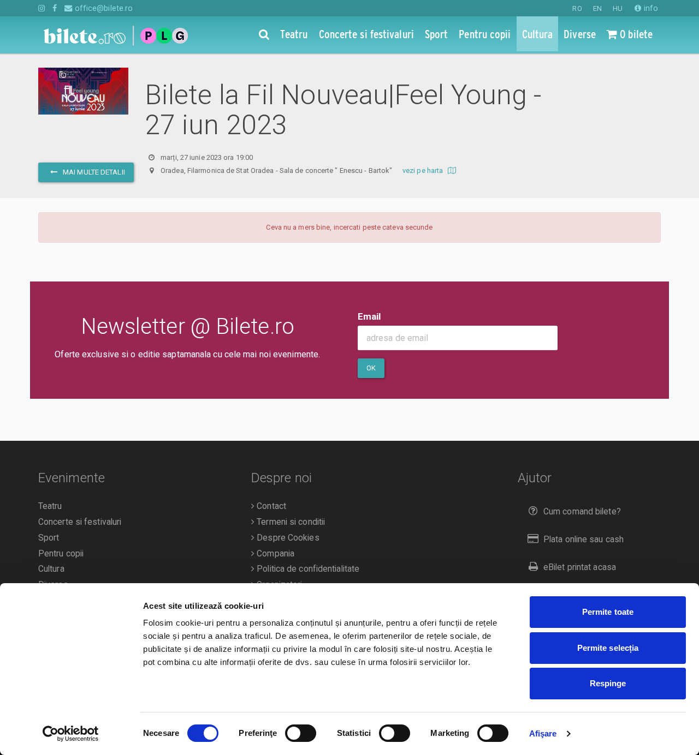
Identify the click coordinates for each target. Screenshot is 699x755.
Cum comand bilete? (582, 512)
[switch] (300, 733)
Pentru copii (61, 554)
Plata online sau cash (583, 539)
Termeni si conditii (289, 522)
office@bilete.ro (103, 8)
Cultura (51, 569)
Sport (49, 538)
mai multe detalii (93, 172)
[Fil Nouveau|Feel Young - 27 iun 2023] (83, 91)
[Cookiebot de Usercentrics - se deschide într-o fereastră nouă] (71, 734)
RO (577, 8)
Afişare (543, 733)
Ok (371, 368)
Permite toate (607, 611)
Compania (274, 554)
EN (597, 8)
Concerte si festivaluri (79, 522)
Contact (270, 506)
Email (369, 316)
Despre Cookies (286, 538)
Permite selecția (608, 647)
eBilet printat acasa (579, 567)
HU (618, 8)
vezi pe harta (423, 170)
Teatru (50, 506)
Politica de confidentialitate (306, 569)
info (650, 8)
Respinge (608, 683)
